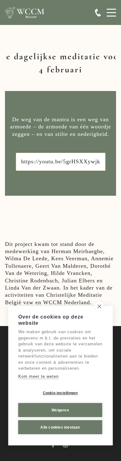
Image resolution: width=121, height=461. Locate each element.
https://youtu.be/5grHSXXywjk (60, 161)
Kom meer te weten (38, 376)
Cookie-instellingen (60, 393)
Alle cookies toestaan (60, 427)
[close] (99, 306)
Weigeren (60, 410)
